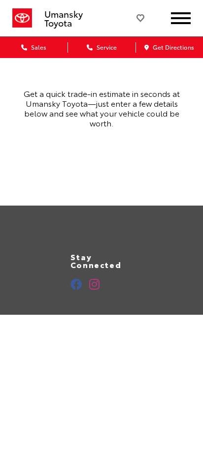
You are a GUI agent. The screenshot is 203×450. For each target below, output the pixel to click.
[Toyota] (22, 18)
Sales (38, 47)
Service (106, 47)
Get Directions (172, 47)
